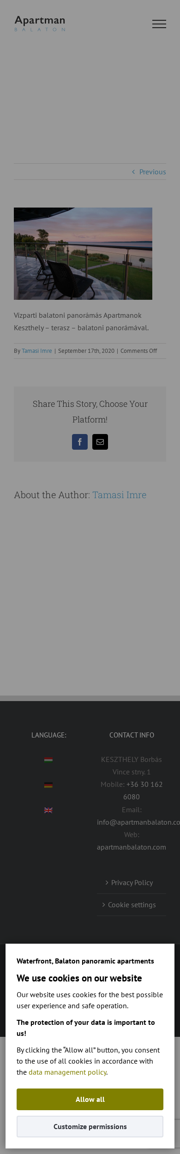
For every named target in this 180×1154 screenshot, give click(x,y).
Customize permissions (90, 1126)
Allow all (90, 1099)
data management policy (67, 1072)
